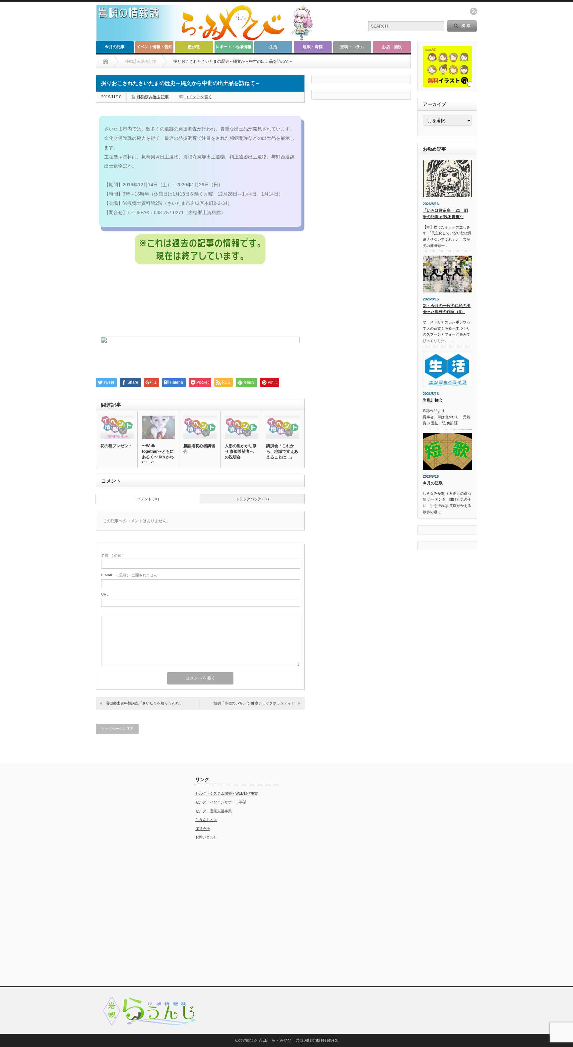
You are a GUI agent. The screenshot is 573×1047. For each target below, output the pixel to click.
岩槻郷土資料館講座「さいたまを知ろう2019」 (144, 703)
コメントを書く (198, 97)
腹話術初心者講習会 (199, 448)
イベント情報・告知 (154, 46)
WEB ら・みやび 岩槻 (281, 1040)
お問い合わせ (206, 837)
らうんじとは (206, 820)
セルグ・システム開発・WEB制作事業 (226, 793)
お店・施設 (392, 46)
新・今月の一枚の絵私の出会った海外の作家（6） (447, 308)
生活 (273, 46)
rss (473, 11)
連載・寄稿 (313, 46)
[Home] (105, 61)
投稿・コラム (352, 46)
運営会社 (202, 829)
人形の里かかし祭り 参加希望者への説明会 (241, 451)
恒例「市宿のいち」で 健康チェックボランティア (254, 703)
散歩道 (194, 46)
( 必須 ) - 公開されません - (130, 575)
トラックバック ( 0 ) (252, 499)
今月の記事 (115, 46)
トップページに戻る (117, 729)
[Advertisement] (137, 876)
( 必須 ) (112, 555)
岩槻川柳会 (433, 400)
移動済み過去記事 (153, 97)
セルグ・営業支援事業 (213, 811)
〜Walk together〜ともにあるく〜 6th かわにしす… (158, 454)
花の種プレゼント (116, 445)
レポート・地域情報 (233, 46)
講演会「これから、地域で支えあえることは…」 (282, 451)
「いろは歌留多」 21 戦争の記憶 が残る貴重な (445, 213)
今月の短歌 (433, 483)
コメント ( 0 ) (148, 499)
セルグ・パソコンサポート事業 (220, 802)
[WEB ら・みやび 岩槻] (208, 38)
